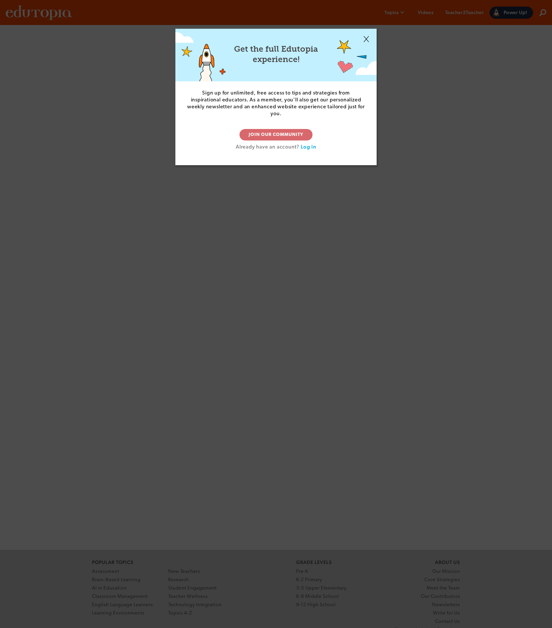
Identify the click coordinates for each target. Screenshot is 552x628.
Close (366, 39)
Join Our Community (276, 134)
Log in (308, 147)
